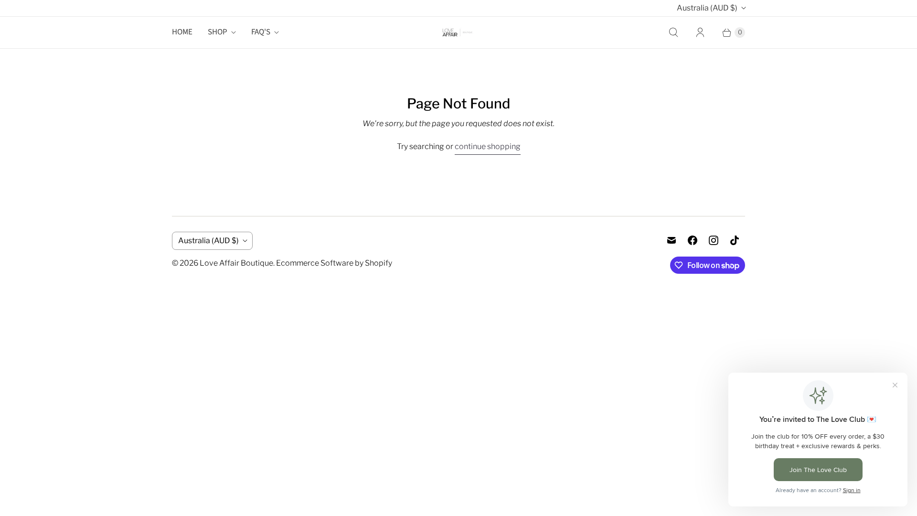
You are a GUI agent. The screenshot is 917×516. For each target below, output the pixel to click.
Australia (707, 7)
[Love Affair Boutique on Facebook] (692, 240)
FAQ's (260, 32)
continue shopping (488, 146)
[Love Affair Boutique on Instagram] (713, 240)
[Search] (673, 32)
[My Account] (700, 32)
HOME (182, 32)
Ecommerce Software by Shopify (334, 263)
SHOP (217, 32)
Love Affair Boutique (236, 263)
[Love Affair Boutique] (458, 32)
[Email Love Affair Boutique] (671, 240)
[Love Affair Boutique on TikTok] (734, 240)
